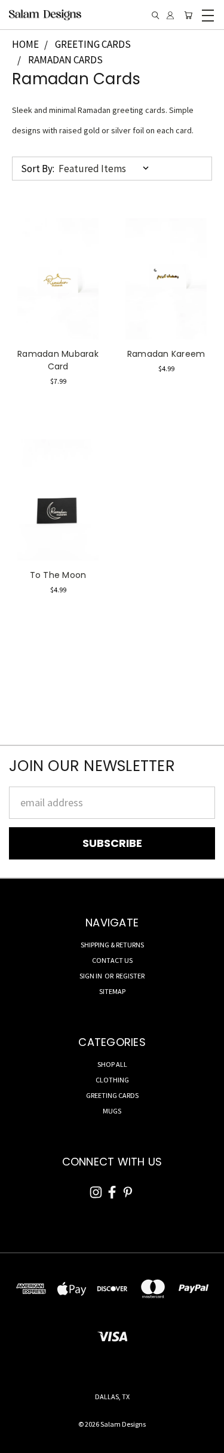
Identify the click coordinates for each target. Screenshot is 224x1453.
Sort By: (37, 168)
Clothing (112, 1079)
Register (130, 975)
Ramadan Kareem (166, 354)
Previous (20, 1441)
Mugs (112, 1110)
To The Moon (58, 575)
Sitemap (112, 991)
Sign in (91, 975)
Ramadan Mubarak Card (58, 360)
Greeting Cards (112, 1095)
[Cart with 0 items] (188, 15)
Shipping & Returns (112, 944)
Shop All (112, 1064)
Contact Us (112, 960)
